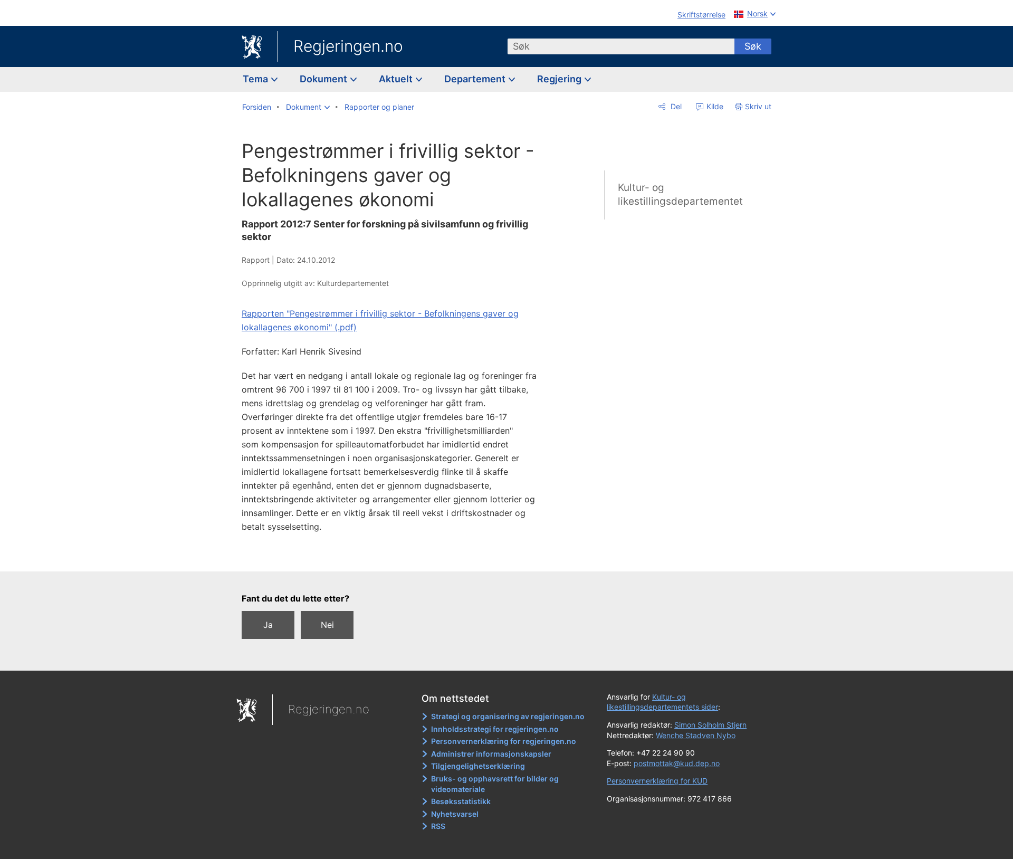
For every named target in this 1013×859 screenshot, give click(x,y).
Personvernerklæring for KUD (657, 780)
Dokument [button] (324, 78)
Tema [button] (256, 78)
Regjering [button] (560, 78)
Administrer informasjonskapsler (491, 753)
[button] (308, 107)
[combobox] (621, 46)
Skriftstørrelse (701, 14)
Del (675, 106)
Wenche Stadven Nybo (695, 735)
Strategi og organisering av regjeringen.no (508, 716)
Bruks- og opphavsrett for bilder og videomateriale (495, 784)
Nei (327, 624)
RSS (438, 826)
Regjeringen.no (348, 45)
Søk (752, 46)
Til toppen (395, 555)
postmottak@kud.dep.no (677, 763)
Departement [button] (476, 78)
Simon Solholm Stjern (710, 724)
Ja (268, 624)
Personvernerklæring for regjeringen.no (503, 741)
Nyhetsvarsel (455, 813)
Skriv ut (758, 106)
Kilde (713, 106)
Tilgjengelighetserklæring (478, 765)
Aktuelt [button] (397, 78)
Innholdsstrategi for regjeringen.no (495, 728)
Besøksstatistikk (461, 801)
